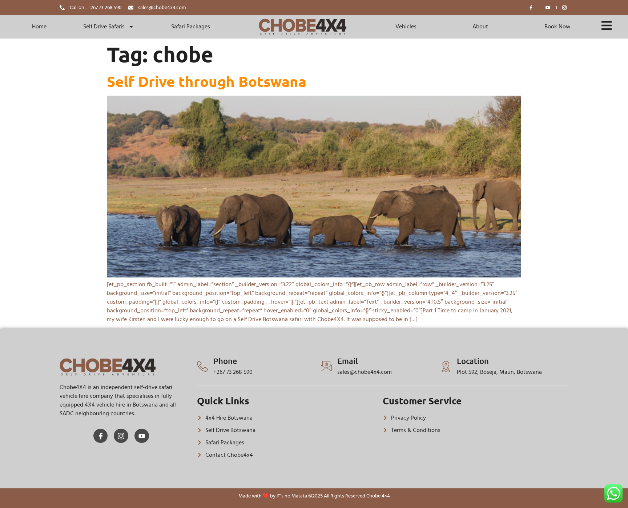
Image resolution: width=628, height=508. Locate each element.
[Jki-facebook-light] (100, 436)
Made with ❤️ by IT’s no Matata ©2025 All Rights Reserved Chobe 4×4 (314, 496)
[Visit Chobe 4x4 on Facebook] (531, 7)
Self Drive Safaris (104, 26)
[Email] (326, 366)
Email (347, 361)
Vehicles (405, 26)
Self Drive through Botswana (206, 81)
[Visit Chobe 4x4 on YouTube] (548, 7)
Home (39, 26)
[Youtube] (141, 436)
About (480, 26)
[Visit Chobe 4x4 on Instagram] (564, 7)
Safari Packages (190, 26)
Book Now (557, 26)
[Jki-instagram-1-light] (121, 436)
